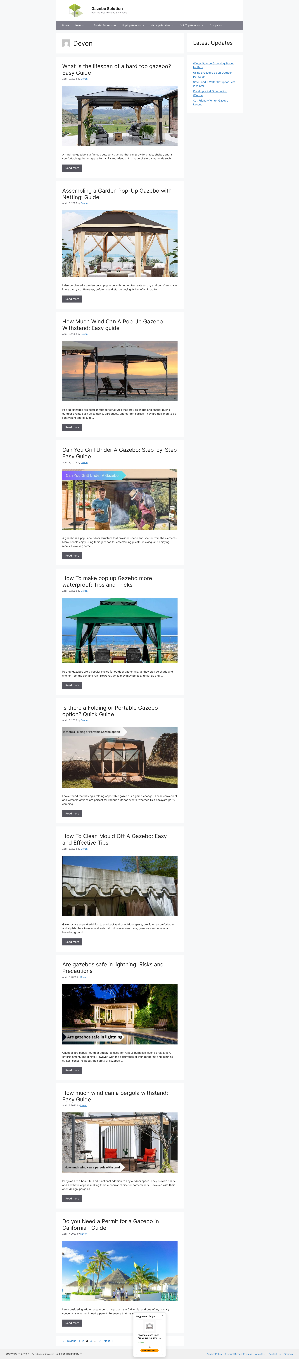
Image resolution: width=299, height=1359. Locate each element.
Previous (69, 1340)
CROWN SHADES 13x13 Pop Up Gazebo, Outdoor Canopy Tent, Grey (149, 1336)
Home (65, 25)
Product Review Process (238, 1354)
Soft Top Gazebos (190, 25)
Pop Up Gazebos (131, 25)
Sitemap (288, 1354)
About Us (260, 1354)
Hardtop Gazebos (160, 25)
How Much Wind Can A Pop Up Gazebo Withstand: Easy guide (112, 324)
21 (100, 1340)
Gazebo (79, 25)
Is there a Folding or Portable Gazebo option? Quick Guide (110, 710)
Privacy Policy (214, 1354)
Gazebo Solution (107, 8)
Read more (72, 168)
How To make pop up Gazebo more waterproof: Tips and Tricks (107, 581)
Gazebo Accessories (105, 25)
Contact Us (274, 1354)
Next (108, 1340)
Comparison (216, 25)
